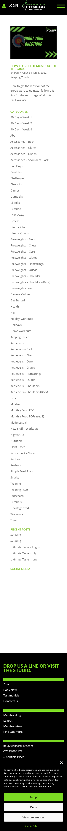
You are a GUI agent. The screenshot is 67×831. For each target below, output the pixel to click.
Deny (33, 807)
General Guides (20, 294)
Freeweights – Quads (23, 270)
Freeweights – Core (22, 251)
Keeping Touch (19, 77)
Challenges (17, 178)
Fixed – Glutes (19, 227)
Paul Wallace (22, 72)
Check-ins (16, 184)
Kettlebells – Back (21, 349)
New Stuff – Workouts (24, 428)
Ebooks (15, 202)
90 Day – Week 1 (21, 117)
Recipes (15, 459)
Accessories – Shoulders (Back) (29, 160)
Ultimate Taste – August (25, 547)
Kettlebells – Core (21, 361)
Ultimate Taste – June (23, 559)
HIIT (12, 312)
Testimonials (11, 695)
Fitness (14, 221)
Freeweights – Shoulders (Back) (30, 282)
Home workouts (20, 331)
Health (14, 306)
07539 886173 (12, 751)
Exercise (15, 209)
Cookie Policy (32, 825)
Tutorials (16, 502)
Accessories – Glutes (23, 148)
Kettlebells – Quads (22, 380)
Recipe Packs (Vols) (22, 453)
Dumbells (16, 196)
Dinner (14, 190)
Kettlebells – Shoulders (24, 386)
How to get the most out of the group (33, 67)
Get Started (17, 300)
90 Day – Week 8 (21, 129)
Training (15, 483)
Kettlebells (17, 343)
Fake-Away (17, 215)
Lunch (14, 398)
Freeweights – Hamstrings (27, 264)
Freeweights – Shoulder (25, 276)
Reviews (15, 465)
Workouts (16, 514)
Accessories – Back (22, 141)
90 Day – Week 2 (21, 123)
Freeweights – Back (22, 239)
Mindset (15, 404)
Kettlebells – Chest (22, 355)
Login (13, 5)
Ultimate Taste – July (23, 553)
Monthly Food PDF (22, 410)
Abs (12, 135)
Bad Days (16, 166)
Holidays (16, 325)
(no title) (15, 535)
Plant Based (17, 447)
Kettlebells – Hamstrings (25, 373)
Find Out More (13, 731)
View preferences (33, 817)
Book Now (10, 689)
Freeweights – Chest (23, 245)
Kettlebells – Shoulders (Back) (29, 392)
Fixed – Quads (19, 233)
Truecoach (17, 496)
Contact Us (10, 701)
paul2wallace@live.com (18, 745)
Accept (33, 797)
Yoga (13, 520)
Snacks (14, 477)
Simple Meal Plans (22, 471)
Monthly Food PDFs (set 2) (27, 416)
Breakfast (16, 172)
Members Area (12, 726)
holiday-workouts (21, 318)
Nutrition (16, 441)
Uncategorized (19, 508)
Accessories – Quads (23, 154)
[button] (61, 763)
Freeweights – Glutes (23, 257)
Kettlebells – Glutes (22, 367)
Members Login (13, 715)
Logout (7, 720)
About (7, 684)
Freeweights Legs (21, 288)
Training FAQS (19, 489)
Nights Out (17, 435)
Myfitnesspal (18, 422)
